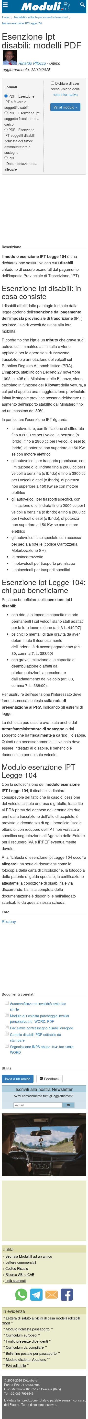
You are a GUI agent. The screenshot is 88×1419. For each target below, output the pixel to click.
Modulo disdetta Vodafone (26, 1359)
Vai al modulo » (65, 107)
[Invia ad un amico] (51, 1299)
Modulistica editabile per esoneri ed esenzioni (40, 17)
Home (5, 17)
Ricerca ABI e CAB (19, 1274)
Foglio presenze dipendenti (27, 1341)
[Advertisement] (44, 210)
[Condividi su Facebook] (67, 1299)
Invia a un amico (17, 1078)
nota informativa (65, 94)
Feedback (51, 1078)
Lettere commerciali (20, 1262)
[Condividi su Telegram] (36, 1299)
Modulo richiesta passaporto (28, 1329)
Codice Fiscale (16, 1268)
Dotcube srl (31, 1380)
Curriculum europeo (21, 1335)
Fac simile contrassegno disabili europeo (41, 1027)
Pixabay (9, 921)
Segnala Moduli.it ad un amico (28, 1256)
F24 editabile (16, 1365)
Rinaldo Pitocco (32, 63)
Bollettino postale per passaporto (31, 1353)
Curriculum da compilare (25, 1347)
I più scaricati (15, 1280)
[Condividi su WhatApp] (21, 1299)
